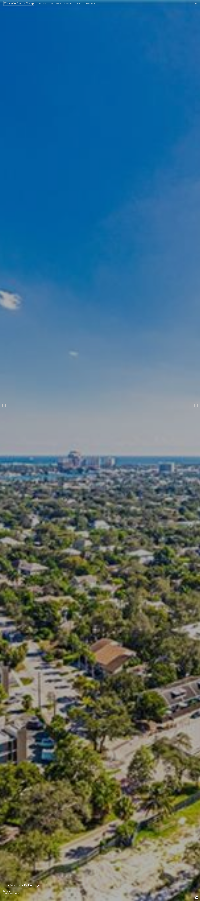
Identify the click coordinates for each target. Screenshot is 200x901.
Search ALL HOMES (56, 3)
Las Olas (79, 3)
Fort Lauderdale (89, 3)
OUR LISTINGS (43, 3)
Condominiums (68, 3)
